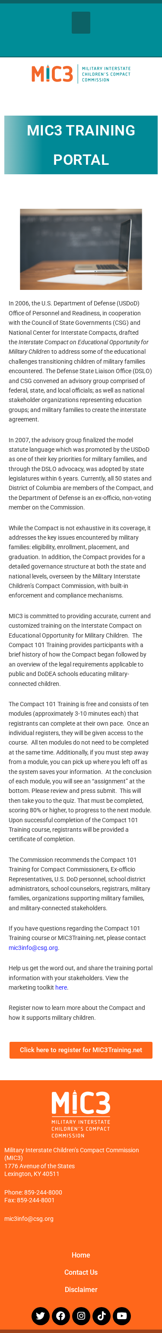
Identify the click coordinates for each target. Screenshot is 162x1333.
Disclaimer (81, 1290)
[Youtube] (122, 1316)
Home (81, 1255)
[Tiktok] (101, 1316)
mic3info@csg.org (33, 947)
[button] (81, 23)
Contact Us (81, 1272)
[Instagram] (81, 1316)
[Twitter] (41, 1316)
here (61, 987)
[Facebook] (61, 1316)
